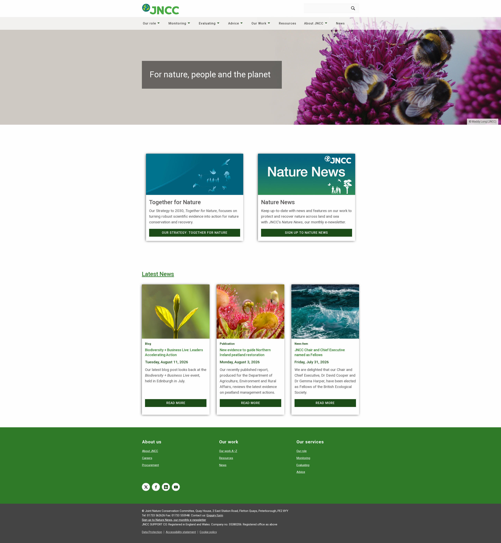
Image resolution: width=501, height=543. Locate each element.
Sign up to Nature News (306, 233)
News (340, 23)
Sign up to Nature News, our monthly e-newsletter (174, 520)
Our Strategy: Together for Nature (194, 233)
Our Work (258, 23)
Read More (175, 403)
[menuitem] (152, 23)
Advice (233, 23)
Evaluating (207, 23)
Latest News (158, 274)
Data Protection (152, 532)
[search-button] (353, 8)
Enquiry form (215, 515)
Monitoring (177, 23)
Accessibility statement (181, 532)
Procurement (150, 465)
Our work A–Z (228, 451)
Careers (147, 458)
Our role (149, 23)
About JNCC (313, 23)
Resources (287, 23)
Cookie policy (208, 532)
